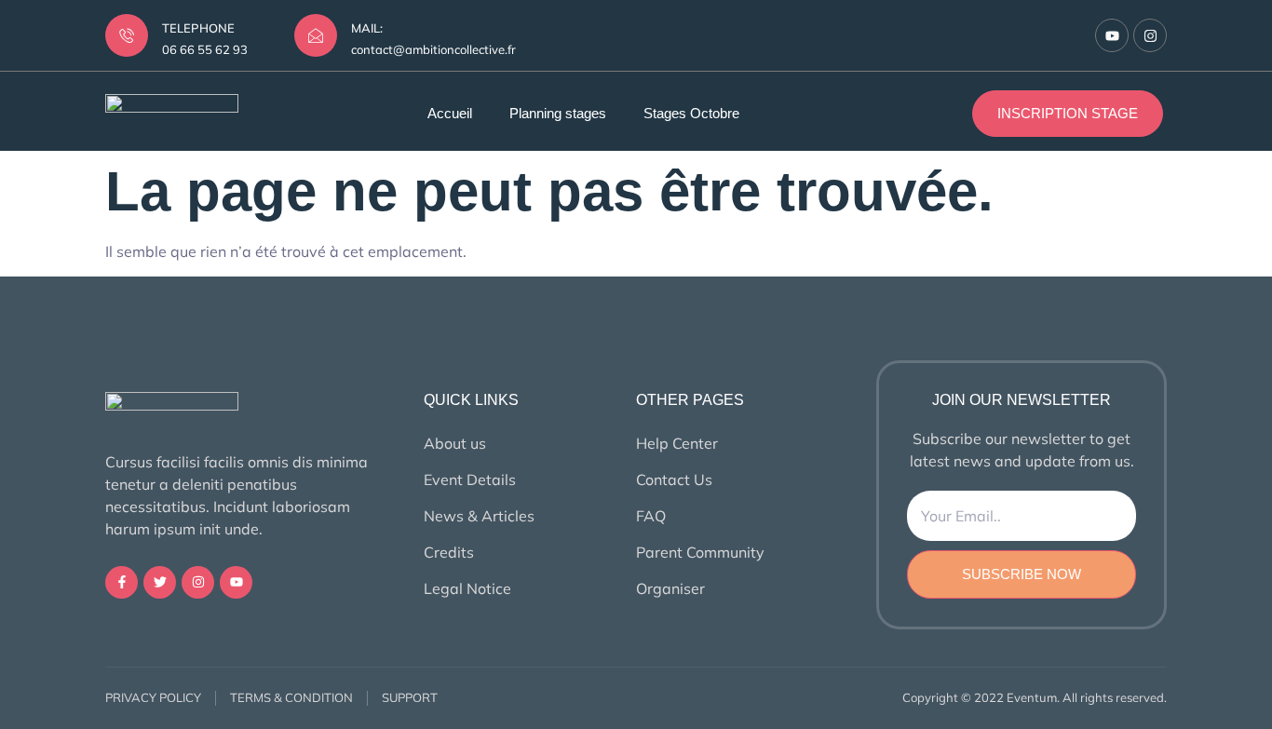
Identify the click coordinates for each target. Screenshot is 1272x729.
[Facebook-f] (121, 582)
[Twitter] (159, 582)
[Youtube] (1112, 35)
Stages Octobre (691, 113)
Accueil (449, 113)
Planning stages (557, 113)
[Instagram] (1150, 35)
